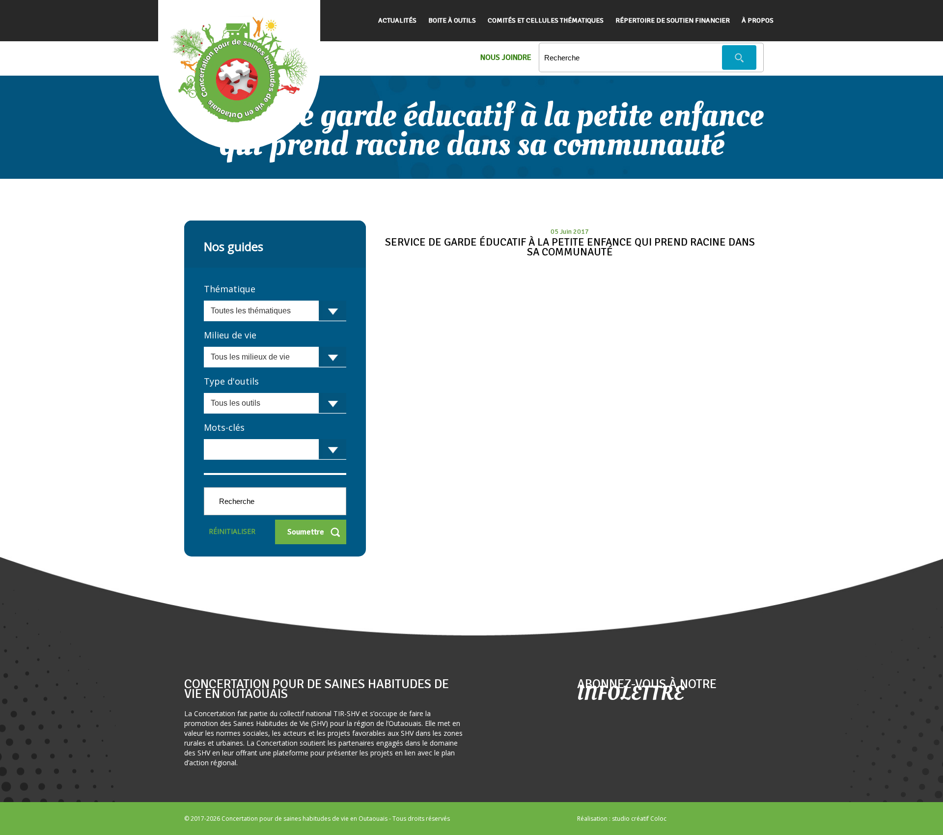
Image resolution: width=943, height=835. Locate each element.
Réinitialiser (232, 531)
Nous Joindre (505, 57)
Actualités (397, 20)
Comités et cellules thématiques (546, 20)
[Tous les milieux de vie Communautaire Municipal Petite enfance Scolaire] (275, 357)
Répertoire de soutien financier (672, 20)
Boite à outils (452, 20)
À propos (758, 20)
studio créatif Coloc (639, 818)
